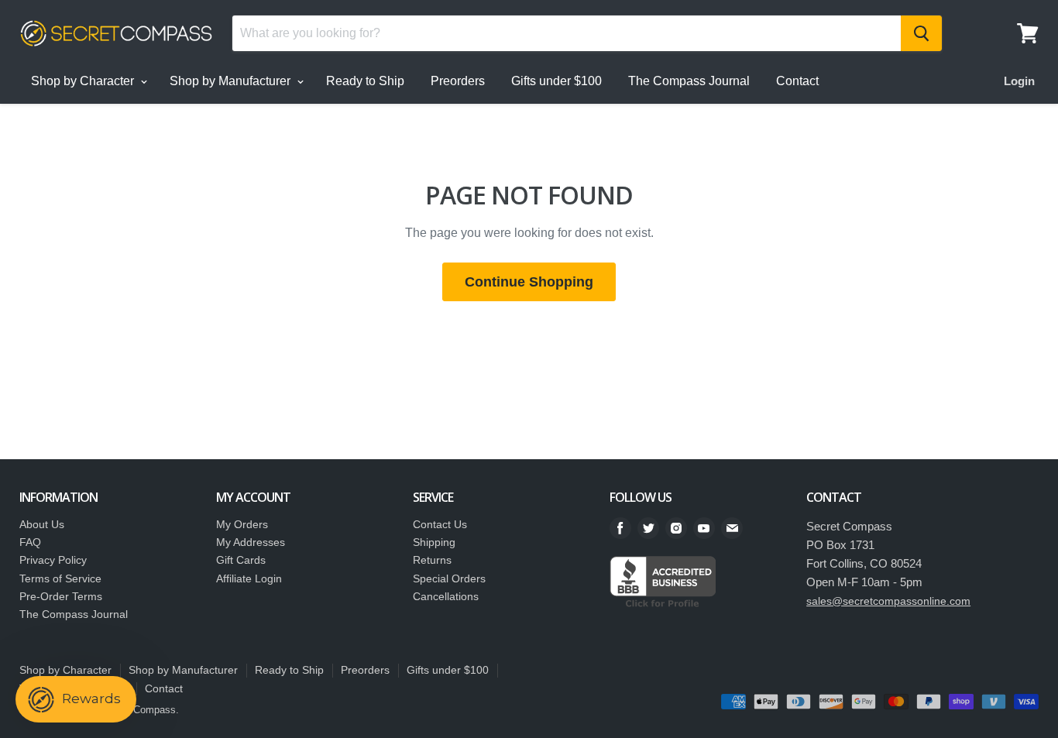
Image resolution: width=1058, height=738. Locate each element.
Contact (797, 81)
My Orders (242, 524)
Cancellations (446, 596)
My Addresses (250, 542)
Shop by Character (84, 81)
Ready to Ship (365, 81)
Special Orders (449, 578)
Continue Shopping (529, 282)
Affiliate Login (249, 578)
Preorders (458, 81)
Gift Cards (241, 560)
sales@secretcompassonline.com (888, 601)
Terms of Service (60, 578)
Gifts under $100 (556, 81)
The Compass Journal (689, 81)
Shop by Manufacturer (232, 81)
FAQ (30, 542)
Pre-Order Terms (60, 596)
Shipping (434, 542)
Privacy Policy (53, 560)
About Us (41, 524)
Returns (432, 560)
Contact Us (440, 524)
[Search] (921, 33)
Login (1019, 81)
